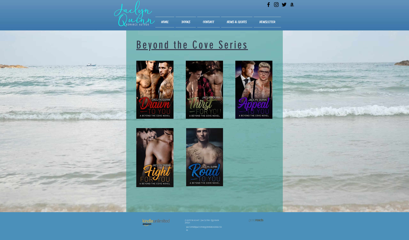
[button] (186, 22)
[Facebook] (268, 4)
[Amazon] (292, 4)
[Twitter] (284, 4)
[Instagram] (276, 4)
